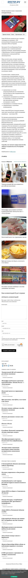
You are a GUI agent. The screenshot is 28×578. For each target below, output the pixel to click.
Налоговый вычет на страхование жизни (12, 392)
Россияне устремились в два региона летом (13, 473)
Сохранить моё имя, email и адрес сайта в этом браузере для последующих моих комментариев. (13, 339)
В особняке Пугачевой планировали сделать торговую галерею (13, 431)
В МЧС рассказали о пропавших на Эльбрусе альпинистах (12, 553)
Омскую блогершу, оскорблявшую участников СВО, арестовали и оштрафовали (12, 501)
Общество (13, 151)
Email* (3, 326)
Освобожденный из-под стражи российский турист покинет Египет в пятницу (14, 482)
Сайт (2, 331)
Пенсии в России (7, 423)
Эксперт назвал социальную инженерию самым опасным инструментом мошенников (11, 449)
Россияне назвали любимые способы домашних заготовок (13, 409)
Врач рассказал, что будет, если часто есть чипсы (14, 400)
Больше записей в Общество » (20, 161)
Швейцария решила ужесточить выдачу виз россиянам (12, 528)
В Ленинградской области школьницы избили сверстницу (13, 464)
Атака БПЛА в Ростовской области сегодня (13, 511)
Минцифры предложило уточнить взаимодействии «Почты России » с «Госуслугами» (13, 382)
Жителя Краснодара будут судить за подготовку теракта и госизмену (13, 545)
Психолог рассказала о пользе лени (12, 417)
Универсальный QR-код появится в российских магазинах (12, 373)
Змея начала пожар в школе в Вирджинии (11, 536)
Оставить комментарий (7, 377)
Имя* (2, 321)
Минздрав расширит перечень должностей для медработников (12, 440)
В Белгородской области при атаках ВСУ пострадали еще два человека (13, 519)
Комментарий (4, 304)
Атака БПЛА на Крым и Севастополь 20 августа (13, 492)
